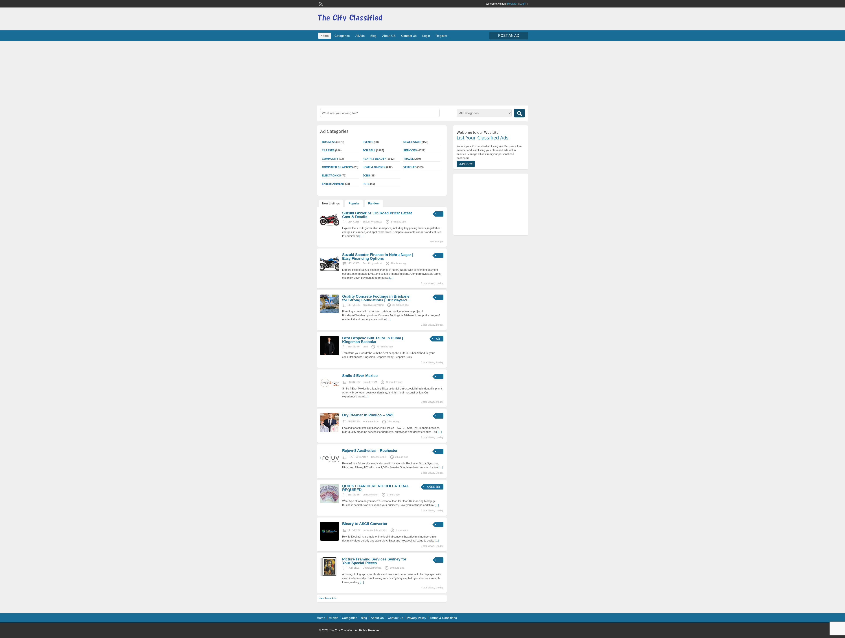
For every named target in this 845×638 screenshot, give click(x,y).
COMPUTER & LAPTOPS (337, 167)
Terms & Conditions (443, 617)
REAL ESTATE (412, 142)
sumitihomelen (370, 494)
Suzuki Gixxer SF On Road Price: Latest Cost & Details (377, 215)
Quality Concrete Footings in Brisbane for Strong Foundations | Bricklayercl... (376, 298)
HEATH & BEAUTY (374, 158)
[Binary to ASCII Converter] (329, 539)
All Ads (360, 35)
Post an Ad (508, 35)
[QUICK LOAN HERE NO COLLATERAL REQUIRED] (329, 502)
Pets (366, 183)
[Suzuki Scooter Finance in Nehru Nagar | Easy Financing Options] (329, 270)
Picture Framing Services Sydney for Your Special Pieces (374, 561)
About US (388, 35)
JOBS (366, 175)
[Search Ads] (519, 113)
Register (512, 3)
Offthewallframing (372, 567)
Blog (373, 35)
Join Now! (465, 163)
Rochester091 (378, 457)
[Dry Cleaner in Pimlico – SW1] (329, 431)
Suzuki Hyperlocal (372, 221)
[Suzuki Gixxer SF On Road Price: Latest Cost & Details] (329, 229)
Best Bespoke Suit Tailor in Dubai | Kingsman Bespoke (372, 340)
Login (522, 3)
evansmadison (370, 421)
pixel (365, 346)
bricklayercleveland (373, 305)
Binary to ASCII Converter (365, 524)
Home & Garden (374, 167)
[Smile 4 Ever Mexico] (329, 391)
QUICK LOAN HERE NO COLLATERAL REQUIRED (375, 488)
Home (324, 35)
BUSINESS (329, 142)
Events (368, 142)
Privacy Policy (416, 617)
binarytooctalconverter (375, 530)
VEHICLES (410, 167)
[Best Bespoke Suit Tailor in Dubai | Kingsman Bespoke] (329, 354)
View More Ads (327, 598)
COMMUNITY (330, 158)
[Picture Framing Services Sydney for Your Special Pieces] (329, 575)
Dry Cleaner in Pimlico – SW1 (368, 415)
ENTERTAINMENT (333, 183)
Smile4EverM (370, 382)
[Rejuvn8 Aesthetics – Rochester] (329, 466)
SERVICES (410, 150)
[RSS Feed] (320, 3)
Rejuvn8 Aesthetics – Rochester (370, 451)
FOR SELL (369, 150)
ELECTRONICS (331, 175)
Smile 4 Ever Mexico (360, 376)
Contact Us (409, 35)
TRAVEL (408, 158)
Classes (328, 150)
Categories (342, 35)
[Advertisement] (422, 73)
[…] (361, 236)
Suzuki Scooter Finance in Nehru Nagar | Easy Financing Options (377, 257)
